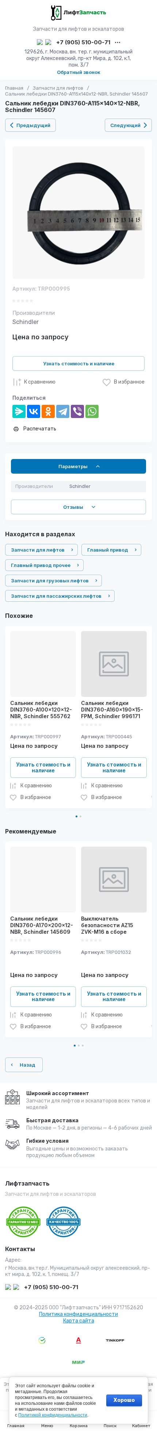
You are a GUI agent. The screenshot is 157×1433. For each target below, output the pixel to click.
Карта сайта (78, 1321)
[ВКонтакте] (33, 411)
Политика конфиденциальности (78, 1314)
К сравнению (39, 382)
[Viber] (77, 411)
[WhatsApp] (92, 411)
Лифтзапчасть (27, 1183)
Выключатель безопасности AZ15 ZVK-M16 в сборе (107, 925)
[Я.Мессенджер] (19, 411)
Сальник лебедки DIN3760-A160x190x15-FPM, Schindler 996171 (112, 709)
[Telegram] (62, 411)
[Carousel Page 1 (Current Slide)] (76, 816)
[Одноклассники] (48, 411)
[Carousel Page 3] (83, 1045)
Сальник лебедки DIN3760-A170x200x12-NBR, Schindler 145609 (41, 925)
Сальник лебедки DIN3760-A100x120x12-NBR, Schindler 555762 (41, 709)
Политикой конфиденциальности (52, 1415)
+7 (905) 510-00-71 (83, 43)
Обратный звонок (78, 72)
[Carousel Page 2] (80, 816)
